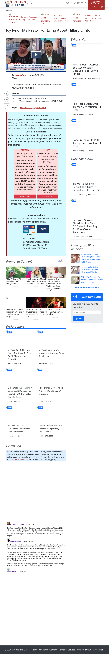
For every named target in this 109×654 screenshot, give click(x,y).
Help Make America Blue (87, 287)
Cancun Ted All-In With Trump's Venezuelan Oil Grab (87, 143)
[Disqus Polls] (36, 490)
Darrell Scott (26, 107)
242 (8, 370)
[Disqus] (36, 547)
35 (73, 165)
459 (8, 332)
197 (39, 332)
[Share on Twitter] (6, 99)
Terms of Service (18, 459)
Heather (76, 114)
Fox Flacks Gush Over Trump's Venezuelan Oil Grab (87, 107)
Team (34, 649)
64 (73, 84)
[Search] (85, 3)
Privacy (80, 649)
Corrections (99, 649)
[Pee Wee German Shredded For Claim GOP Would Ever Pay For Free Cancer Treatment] (87, 208)
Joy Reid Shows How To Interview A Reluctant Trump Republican (52, 353)
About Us (43, 649)
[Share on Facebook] (6, 93)
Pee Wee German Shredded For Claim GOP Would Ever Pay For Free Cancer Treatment (85, 226)
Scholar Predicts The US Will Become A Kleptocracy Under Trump (51, 428)
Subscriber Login (96, 7)
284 (39, 408)
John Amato (77, 194)
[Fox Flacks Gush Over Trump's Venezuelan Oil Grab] (87, 92)
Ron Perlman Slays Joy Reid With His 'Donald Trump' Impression (51, 391)
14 (7, 105)
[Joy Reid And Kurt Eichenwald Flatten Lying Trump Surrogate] (20, 414)
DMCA (88, 649)
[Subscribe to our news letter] (82, 3)
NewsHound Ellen (79, 78)
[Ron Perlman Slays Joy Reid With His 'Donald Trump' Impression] (51, 376)
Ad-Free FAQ (47, 203)
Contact (53, 649)
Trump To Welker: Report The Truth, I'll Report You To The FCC (86, 187)
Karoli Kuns (20, 74)
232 (8, 408)
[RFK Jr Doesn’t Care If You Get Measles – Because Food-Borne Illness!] (87, 52)
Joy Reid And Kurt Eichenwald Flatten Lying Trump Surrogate (19, 428)
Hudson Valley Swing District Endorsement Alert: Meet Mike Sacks (90, 269)
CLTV (29, 3)
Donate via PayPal (43, 229)
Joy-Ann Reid (40, 107)
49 (73, 201)
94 (39, 370)
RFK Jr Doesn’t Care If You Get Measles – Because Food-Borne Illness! (85, 69)
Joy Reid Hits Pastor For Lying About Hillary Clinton (49, 30)
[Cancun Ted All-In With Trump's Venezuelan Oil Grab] (87, 128)
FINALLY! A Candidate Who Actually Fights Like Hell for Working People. (92, 279)
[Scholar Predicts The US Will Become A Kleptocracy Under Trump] (51, 414)
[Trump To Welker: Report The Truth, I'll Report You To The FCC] (87, 172)
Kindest (29, 234)
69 (73, 45)
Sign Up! (78, 318)
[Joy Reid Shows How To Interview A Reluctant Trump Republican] (51, 338)
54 (73, 121)
